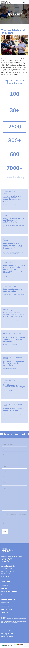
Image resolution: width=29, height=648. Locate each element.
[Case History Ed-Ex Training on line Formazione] (14, 270)
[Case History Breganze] (14, 364)
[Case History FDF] (14, 246)
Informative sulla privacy (7, 633)
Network (4, 588)
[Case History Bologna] (14, 388)
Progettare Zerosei (8, 600)
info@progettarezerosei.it (8, 566)
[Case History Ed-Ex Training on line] (14, 317)
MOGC (3, 636)
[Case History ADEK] (14, 412)
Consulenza (5, 582)
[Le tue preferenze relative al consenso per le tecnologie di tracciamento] (7, 645)
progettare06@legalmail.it (11, 565)
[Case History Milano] (14, 199)
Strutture (5, 606)
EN (24, 2)
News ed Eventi (6, 609)
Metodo (4, 594)
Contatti (4, 612)
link (23, 516)
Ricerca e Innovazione (9, 591)
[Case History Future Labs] (14, 223)
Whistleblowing (9, 636)
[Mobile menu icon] (27, 2)
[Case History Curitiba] (14, 341)
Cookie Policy (4, 635)
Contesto (4, 585)
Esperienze (5, 603)
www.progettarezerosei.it (8, 568)
